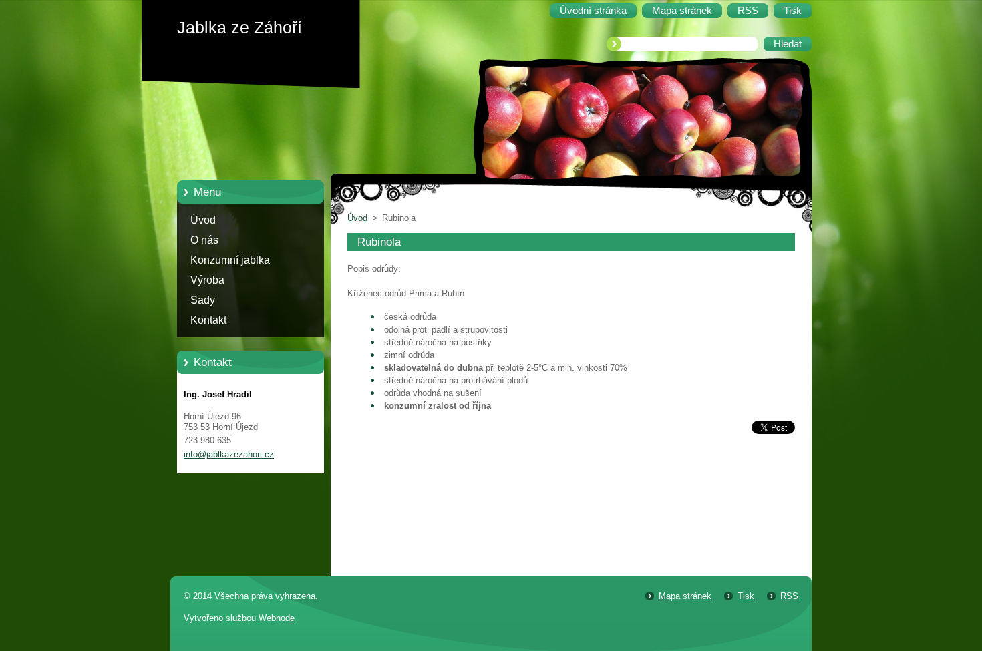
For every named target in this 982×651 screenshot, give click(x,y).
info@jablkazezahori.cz (229, 454)
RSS (789, 596)
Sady (202, 300)
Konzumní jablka (230, 260)
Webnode (277, 618)
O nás (204, 240)
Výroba (207, 280)
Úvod (203, 220)
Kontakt (208, 320)
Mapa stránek (685, 596)
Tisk (746, 596)
